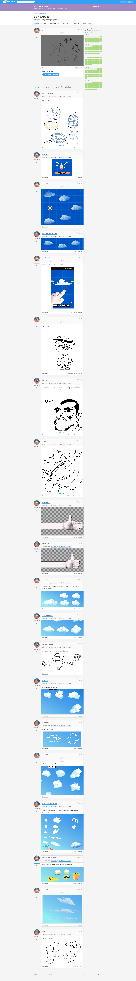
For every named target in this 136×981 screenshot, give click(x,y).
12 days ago (79, 643)
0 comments (45, 68)
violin (44, 441)
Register (130, 2)
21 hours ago (79, 92)
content (71, 312)
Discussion (65, 23)
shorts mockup (47, 258)
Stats (95, 23)
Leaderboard (76, 23)
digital (76, 148)
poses (44, 30)
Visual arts (40, 13)
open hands (46, 502)
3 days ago (79, 233)
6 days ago (79, 379)
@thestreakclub (99, 974)
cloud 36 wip (46, 184)
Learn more (95, 6)
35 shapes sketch (47, 615)
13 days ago (79, 680)
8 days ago (79, 502)
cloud (76, 227)
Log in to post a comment (51, 74)
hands (75, 312)
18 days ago (79, 889)
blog (52, 974)
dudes (44, 931)
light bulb (45, 154)
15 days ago (79, 754)
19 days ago (79, 931)
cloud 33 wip (46, 890)
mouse (80, 148)
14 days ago (79, 722)
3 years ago (79, 29)
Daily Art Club (41, 16)
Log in (123, 2)
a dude (44, 319)
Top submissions (86, 23)
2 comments (45, 925)
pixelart (80, 177)
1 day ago (80, 153)
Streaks (35, 13)
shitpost (80, 496)
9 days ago (79, 543)
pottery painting (47, 93)
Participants (53, 23)
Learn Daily (68, 96)
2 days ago (79, 183)
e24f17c (91, 974)
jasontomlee (54, 33)
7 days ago (79, 440)
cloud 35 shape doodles (49, 803)
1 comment (45, 609)
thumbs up (45, 543)
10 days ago (79, 579)
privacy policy (48, 974)
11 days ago (79, 615)
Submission (37, 23)
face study (45, 380)
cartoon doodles (47, 644)
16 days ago (79, 803)
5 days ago (79, 318)
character (71, 373)
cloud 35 (45, 580)
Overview (45, 23)
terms (44, 974)
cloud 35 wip (46, 722)
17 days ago (79, 857)
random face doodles (49, 858)
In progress (45, 13)
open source (87, 974)
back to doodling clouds (49, 233)
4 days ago (79, 257)
